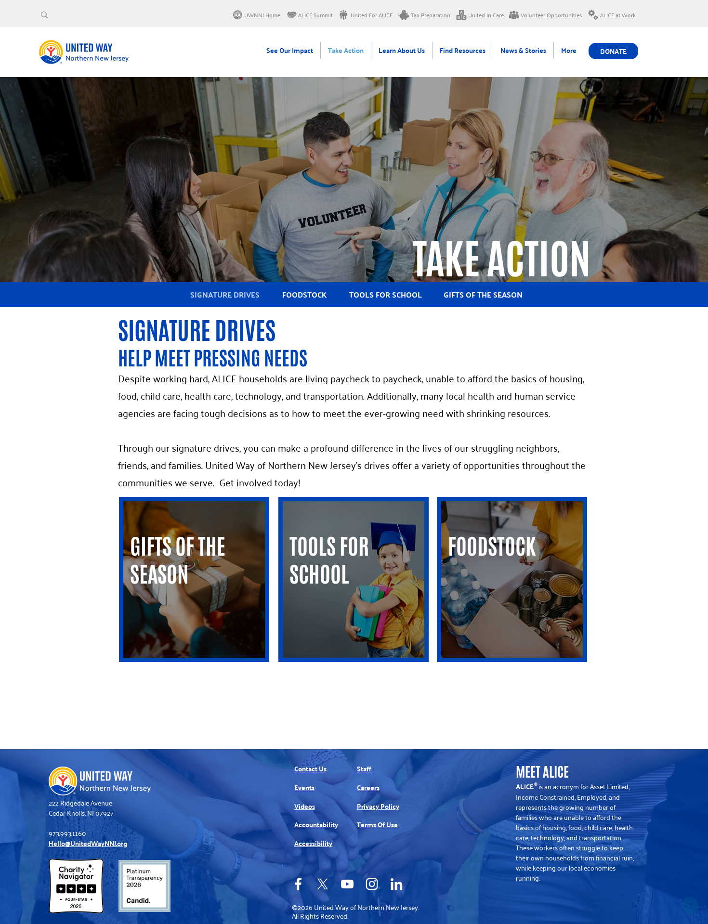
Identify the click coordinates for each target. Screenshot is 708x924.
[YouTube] (347, 884)
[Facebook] (298, 884)
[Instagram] (372, 884)
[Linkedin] (396, 884)
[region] (194, 579)
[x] (322, 884)
